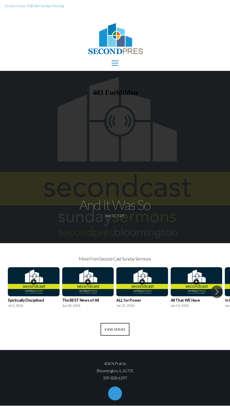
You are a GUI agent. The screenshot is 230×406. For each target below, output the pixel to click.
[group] (34, 288)
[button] (217, 292)
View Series (114, 329)
